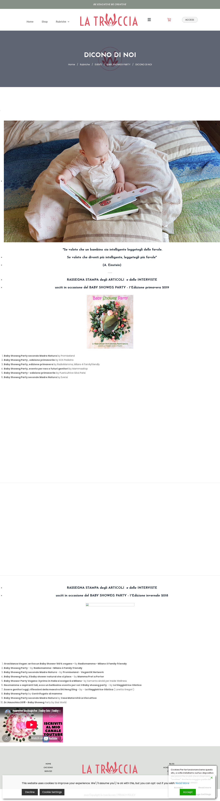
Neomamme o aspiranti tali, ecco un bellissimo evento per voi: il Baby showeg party (56, 685)
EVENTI (98, 64)
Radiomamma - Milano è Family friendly (102, 663)
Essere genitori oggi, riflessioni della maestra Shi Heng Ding (40, 689)
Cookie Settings (52, 792)
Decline (30, 792)
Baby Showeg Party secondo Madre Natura (30, 355)
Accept (188, 792)
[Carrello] (169, 19)
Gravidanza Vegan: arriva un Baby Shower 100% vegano (38, 663)
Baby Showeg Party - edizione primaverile (30, 372)
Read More (182, 783)
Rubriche (61, 21)
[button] (62, 21)
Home (30, 21)
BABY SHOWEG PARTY (118, 64)
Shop (45, 21)
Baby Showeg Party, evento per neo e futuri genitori (36, 368)
